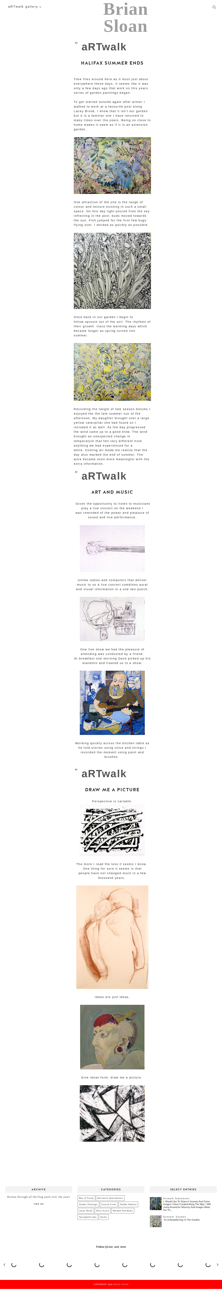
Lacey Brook (85, 1210)
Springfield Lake (88, 1217)
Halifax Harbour (128, 1204)
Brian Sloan (120, 1284)
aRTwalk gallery (23, 6)
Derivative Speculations (110, 1198)
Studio (103, 1217)
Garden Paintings (88, 1204)
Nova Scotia (102, 1210)
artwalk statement (176, 1198)
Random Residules (123, 1210)
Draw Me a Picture (112, 790)
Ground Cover (108, 1204)
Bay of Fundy (86, 1198)
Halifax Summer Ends (112, 63)
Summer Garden (174, 1216)
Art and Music (112, 492)
